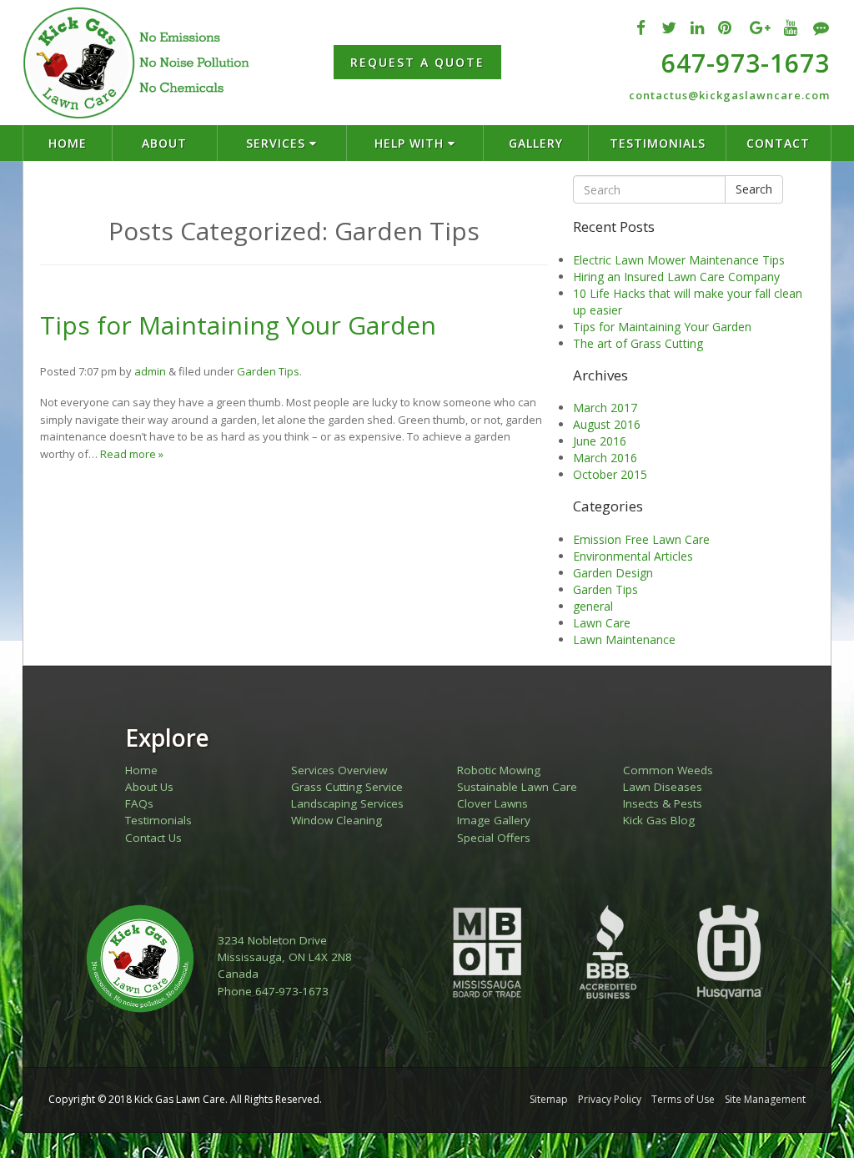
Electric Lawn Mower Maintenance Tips (679, 260)
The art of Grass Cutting (638, 343)
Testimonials (158, 820)
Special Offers (493, 837)
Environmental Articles (633, 556)
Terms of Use (683, 1099)
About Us (149, 786)
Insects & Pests (662, 803)
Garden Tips (268, 371)
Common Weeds (668, 770)
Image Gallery (493, 820)
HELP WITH (411, 143)
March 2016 (605, 458)
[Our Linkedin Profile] (698, 27)
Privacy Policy (609, 1099)
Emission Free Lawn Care (641, 539)
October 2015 (610, 474)
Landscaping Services (347, 803)
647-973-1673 (745, 63)
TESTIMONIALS (658, 143)
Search (754, 189)
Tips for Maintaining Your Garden (238, 325)
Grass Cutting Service (347, 786)
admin (150, 371)
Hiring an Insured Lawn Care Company (676, 276)
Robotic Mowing (498, 770)
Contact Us (153, 837)
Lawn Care (601, 623)
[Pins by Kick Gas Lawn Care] (725, 27)
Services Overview (339, 770)
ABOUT (164, 143)
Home (141, 770)
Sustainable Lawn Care (517, 786)
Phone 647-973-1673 (273, 991)
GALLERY (536, 143)
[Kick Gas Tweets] (669, 27)
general (593, 606)
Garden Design (613, 573)
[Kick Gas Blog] (821, 27)
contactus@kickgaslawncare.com (729, 95)
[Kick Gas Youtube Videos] (791, 27)
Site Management (765, 1099)
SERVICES (277, 143)
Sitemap (549, 1099)
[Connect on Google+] (760, 27)
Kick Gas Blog (659, 820)
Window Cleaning (336, 820)
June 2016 (599, 441)
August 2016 (606, 424)
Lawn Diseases (662, 786)
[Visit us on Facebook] (641, 27)
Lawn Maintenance (624, 639)
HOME (67, 143)
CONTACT (778, 143)
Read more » (131, 453)
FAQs (139, 803)
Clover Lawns (492, 803)
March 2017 (605, 407)
